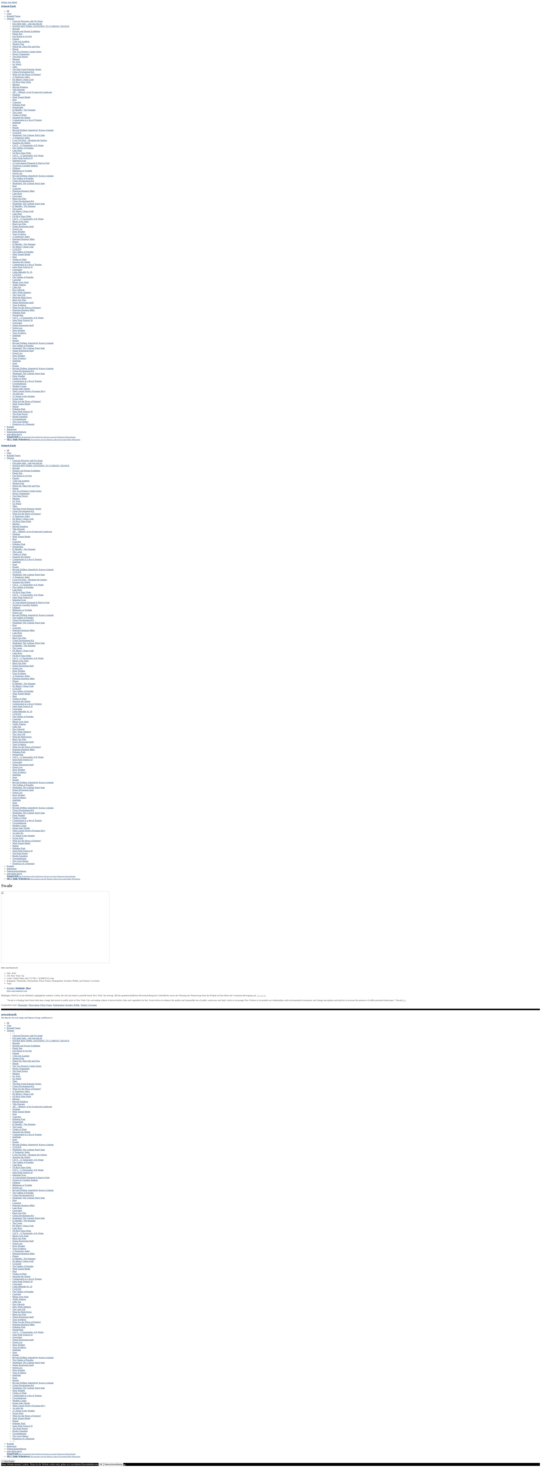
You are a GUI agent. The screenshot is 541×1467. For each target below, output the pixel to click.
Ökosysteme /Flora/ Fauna (40, 1005)
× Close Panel (8, 1461)
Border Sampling (20, 416)
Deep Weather (18, 231)
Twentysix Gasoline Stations (25, 165)
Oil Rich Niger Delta (21, 82)
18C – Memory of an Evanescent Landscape (32, 92)
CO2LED (16, 133)
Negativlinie (17, 107)
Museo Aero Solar (20, 221)
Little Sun (16, 287)
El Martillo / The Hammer (24, 110)
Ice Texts (16, 62)
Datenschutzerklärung (16, 432)
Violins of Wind (19, 115)
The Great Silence (20, 421)
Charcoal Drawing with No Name (27, 21)
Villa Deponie (18, 89)
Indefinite (16, 122)
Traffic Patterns (19, 285)
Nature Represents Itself (23, 226)
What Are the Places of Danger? (26, 74)
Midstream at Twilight (22, 171)
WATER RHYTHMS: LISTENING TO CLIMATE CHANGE (40, 26)
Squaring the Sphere (21, 117)
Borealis (16, 29)
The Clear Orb (18, 295)
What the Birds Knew (22, 297)
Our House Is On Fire (22, 36)
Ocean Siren (17, 399)
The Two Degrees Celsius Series (26, 51)
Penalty (15, 127)
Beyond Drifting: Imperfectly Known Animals (33, 130)
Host (14, 100)
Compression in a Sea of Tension (27, 120)
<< (13, 1033)
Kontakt (10, 427)
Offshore (16, 168)
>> (258, 995)
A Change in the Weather (23, 396)
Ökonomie (22, 1005)
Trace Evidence (19, 234)
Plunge (15, 49)
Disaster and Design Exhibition (26, 31)
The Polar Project (20, 56)
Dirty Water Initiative (21, 292)
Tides (14, 67)
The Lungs (17, 112)
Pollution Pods (18, 105)
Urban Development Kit (23, 72)
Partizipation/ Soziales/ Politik (66, 1005)
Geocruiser (17, 196)
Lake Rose (17, 150)
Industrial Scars (19, 160)
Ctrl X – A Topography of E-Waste (28, 145)
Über (9, 13)
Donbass (16, 95)
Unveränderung (19, 383)
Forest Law (17, 173)
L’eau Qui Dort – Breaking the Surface (29, 140)
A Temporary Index (21, 77)
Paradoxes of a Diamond (23, 424)
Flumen (15, 39)
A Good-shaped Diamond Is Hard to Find (30, 163)
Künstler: (19, 989)
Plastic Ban (17, 34)
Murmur (16, 59)
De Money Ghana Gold (23, 79)
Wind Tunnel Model (21, 97)
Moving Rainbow (20, 87)
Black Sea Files (19, 198)
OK (101, 1464)
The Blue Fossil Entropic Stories (26, 69)
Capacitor (16, 102)
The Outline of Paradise (23, 148)
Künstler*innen (13, 16)
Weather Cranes (19, 386)
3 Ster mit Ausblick (20, 41)
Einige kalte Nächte (21, 389)
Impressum (11, 429)
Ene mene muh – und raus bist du (27, 24)
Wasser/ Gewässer (89, 1005)
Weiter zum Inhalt (9, 2)
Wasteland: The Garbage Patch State (28, 135)
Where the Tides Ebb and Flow (26, 46)
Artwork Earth (8, 6)
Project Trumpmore (21, 54)
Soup (14, 125)
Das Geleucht (18, 290)
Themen (10, 18)
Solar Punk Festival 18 (22, 158)
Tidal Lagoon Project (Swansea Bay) (28, 391)
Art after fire (17, 394)
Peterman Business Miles (23, 191)
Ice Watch (16, 64)
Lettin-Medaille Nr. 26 (22, 272)
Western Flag (18, 44)
